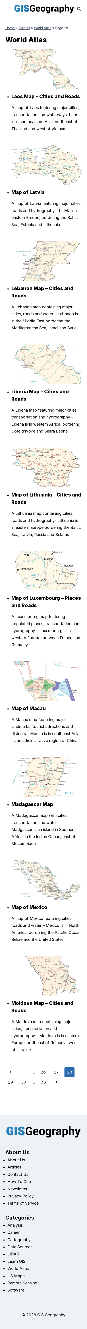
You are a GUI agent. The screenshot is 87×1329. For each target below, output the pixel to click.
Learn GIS (16, 1261)
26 (43, 1072)
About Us (16, 1160)
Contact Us (17, 1174)
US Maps (16, 1275)
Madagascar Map (32, 804)
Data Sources (19, 1247)
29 (10, 1082)
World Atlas (42, 28)
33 (43, 1082)
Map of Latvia (28, 192)
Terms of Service (23, 1203)
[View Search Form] (79, 9)
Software (15, 1290)
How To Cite (19, 1181)
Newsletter (17, 1189)
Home (10, 28)
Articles (24, 28)
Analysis (15, 1225)
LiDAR (13, 1254)
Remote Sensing (22, 1283)
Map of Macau (28, 708)
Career (13, 1232)
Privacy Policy (20, 1196)
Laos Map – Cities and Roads (45, 96)
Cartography (19, 1239)
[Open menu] (9, 8)
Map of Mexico (29, 907)
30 (23, 1082)
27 (56, 1072)
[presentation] (46, 69)
